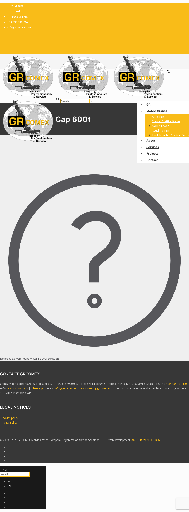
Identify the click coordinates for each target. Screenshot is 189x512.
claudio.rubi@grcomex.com (97, 388)
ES (8, 481)
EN (6, 469)
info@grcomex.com (19, 27)
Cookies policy (9, 418)
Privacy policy (9, 422)
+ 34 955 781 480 (17, 16)
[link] (91, 101)
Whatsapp (37, 388)
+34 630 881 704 (17, 22)
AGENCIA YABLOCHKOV (145, 440)
